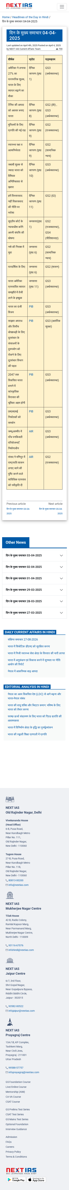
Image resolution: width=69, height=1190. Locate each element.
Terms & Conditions (16, 1156)
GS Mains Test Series (17, 1119)
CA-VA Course (13, 1096)
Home (6, 17)
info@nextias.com (18, 885)
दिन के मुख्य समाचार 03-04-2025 (18, 511)
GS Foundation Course (18, 1082)
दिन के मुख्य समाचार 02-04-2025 (24, 567)
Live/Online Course (16, 1086)
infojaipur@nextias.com (21, 1010)
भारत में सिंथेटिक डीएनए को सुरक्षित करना (29, 646)
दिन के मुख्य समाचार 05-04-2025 (50, 511)
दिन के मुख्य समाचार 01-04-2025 (24, 578)
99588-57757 (15, 1067)
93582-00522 (15, 1006)
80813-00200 (15, 880)
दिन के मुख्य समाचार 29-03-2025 (24, 589)
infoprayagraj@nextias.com (23, 1072)
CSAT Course (13, 1101)
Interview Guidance (16, 1129)
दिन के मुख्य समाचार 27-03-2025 (24, 612)
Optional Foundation (17, 1124)
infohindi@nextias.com (21, 950)
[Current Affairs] (19, 6)
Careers (10, 1146)
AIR (31, 431)
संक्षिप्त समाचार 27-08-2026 (23, 639)
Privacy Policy (13, 1151)
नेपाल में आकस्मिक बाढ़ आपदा (23, 671)
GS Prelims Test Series (18, 1109)
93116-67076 (15, 945)
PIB (31, 306)
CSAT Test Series (15, 1114)
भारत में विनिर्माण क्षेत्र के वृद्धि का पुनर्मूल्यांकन (30, 727)
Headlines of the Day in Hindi (30, 17)
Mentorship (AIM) (15, 1091)
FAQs (9, 1141)
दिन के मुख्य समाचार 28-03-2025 (24, 601)
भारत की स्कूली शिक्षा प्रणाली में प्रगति (27, 734)
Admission (11, 1137)
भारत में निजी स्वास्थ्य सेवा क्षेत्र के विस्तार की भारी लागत (36, 653)
